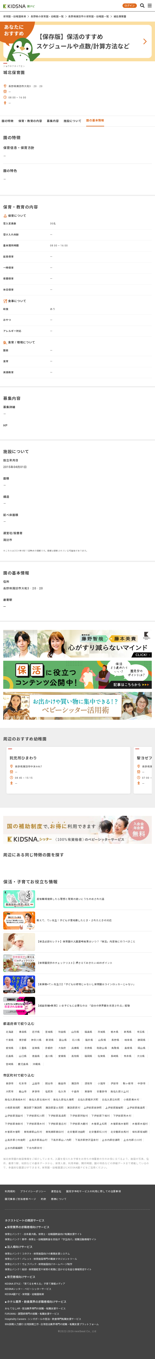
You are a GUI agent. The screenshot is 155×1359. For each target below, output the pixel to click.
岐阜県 (128, 1040)
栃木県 (115, 1032)
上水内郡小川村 (133, 1140)
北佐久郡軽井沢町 (88, 1099)
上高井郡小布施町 (15, 1140)
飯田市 (62, 1083)
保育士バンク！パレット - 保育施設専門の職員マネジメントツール (41, 1259)
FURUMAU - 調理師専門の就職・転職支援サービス (32, 1313)
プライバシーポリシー (33, 1191)
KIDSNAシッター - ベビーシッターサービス (28, 1289)
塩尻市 (49, 1091)
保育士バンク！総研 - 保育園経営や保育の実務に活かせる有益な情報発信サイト (48, 1269)
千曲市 (75, 1091)
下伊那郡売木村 (122, 1115)
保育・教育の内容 (30, 121)
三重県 (23, 1048)
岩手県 (36, 1032)
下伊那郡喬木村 (35, 1123)
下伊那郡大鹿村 (79, 1123)
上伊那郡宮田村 (14, 1115)
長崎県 (115, 1056)
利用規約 (10, 1191)
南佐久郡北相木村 (39, 1099)
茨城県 (102, 1032)
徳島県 (36, 1056)
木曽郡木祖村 (140, 1123)
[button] (142, 5)
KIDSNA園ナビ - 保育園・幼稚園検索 (24, 1294)
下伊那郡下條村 (100, 1115)
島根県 (128, 1048)
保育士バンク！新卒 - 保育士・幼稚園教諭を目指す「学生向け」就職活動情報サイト (50, 1239)
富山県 (63, 1040)
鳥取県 (115, 1048)
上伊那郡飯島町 (136, 1107)
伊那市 (115, 1083)
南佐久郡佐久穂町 (63, 1099)
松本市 (23, 1083)
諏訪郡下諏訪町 (33, 1107)
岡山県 (142, 1048)
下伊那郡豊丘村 (57, 1123)
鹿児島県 (23, 1064)
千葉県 (10, 1040)
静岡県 (142, 1040)
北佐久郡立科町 (111, 1099)
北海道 (10, 1032)
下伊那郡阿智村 (79, 1115)
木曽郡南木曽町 (120, 1123)
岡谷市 (49, 1083)
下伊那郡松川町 (35, 1115)
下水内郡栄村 (34, 1148)
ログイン (130, 5)
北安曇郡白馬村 (120, 1132)
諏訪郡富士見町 (55, 1107)
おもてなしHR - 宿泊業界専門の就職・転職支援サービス (35, 1308)
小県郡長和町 (12, 1107)
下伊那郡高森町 (57, 1115)
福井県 (89, 1040)
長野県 (115, 1040)
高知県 (75, 1056)
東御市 (88, 1091)
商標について (59, 1199)
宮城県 (49, 1032)
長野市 (10, 1083)
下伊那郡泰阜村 (14, 1123)
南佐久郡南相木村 (15, 1099)
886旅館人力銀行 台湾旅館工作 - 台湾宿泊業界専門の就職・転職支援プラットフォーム (52, 1324)
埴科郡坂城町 (140, 1132)
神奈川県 (36, 1040)
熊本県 (128, 1056)
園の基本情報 (95, 120)
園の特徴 (8, 121)
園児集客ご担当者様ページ (20, 1199)
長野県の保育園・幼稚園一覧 (47, 16)
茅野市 (36, 1091)
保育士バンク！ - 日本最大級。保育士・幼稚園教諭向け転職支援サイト (43, 1234)
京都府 (49, 1048)
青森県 (23, 1032)
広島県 (10, 1056)
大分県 (141, 1056)
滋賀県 (36, 1048)
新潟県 (50, 1040)
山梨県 (102, 1040)
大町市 (10, 1091)
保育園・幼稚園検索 (14, 16)
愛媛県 (62, 1056)
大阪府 (62, 1048)
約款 (43, 1199)
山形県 (75, 1032)
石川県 (76, 1040)
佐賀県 (102, 1056)
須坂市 (88, 1083)
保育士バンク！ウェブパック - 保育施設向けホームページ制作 (38, 1264)
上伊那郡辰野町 (93, 1107)
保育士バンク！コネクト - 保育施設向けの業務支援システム (37, 1253)
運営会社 (56, 1191)
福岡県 (88, 1056)
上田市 (36, 1083)
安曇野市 (102, 1091)
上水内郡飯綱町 (14, 1148)
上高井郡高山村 (38, 1140)
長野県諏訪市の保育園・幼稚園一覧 (88, 16)
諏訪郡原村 (73, 1107)
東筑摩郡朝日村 (55, 1132)
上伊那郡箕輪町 (114, 1107)
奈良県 (88, 1048)
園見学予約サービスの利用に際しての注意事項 (93, 1191)
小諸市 (102, 1083)
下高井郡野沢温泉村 (86, 1140)
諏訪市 (75, 1083)
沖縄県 (37, 1064)
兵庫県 (75, 1048)
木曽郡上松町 (99, 1123)
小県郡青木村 (131, 1099)
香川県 (49, 1056)
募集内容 (53, 121)
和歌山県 (102, 1048)
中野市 (142, 1083)
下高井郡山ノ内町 (61, 1140)
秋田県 (62, 1032)
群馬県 (128, 1032)
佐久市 (62, 1091)
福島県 (88, 1032)
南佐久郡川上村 (120, 1091)
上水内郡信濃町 (111, 1140)
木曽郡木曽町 (12, 1132)
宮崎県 (10, 1064)
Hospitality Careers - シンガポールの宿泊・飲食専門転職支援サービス (43, 1319)
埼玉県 (141, 1032)
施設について (72, 121)
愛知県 (10, 1048)
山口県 (23, 1056)
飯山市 (23, 1091)
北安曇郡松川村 (98, 1132)
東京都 (23, 1040)
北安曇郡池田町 (76, 1132)
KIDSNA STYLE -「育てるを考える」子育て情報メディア (35, 1283)
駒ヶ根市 (128, 1083)
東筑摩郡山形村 (33, 1132)
